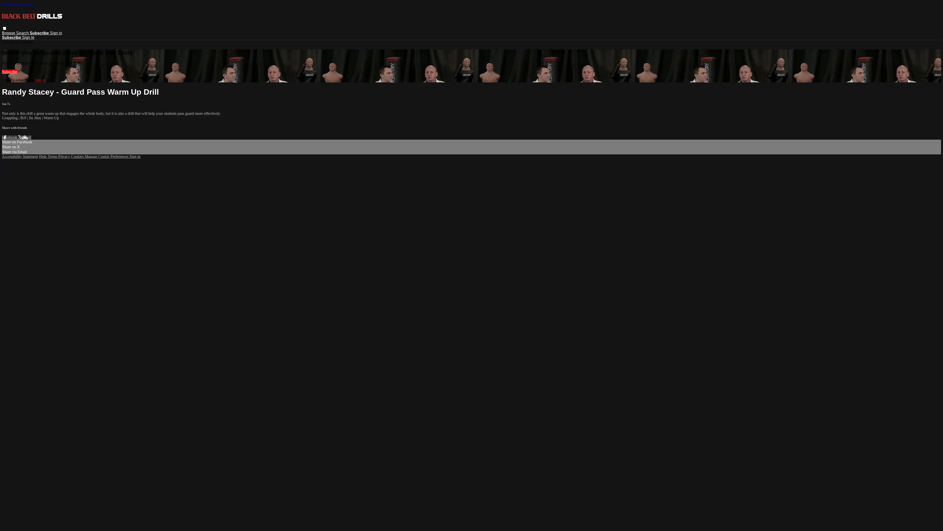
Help (43, 156)
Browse (9, 33)
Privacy (64, 156)
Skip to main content (18, 4)
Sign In (28, 37)
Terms (53, 156)
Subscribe (9, 72)
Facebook (10, 137)
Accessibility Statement (20, 156)
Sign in (56, 33)
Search (23, 33)
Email (26, 137)
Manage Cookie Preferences (107, 156)
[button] (4, 28)
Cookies (78, 156)
